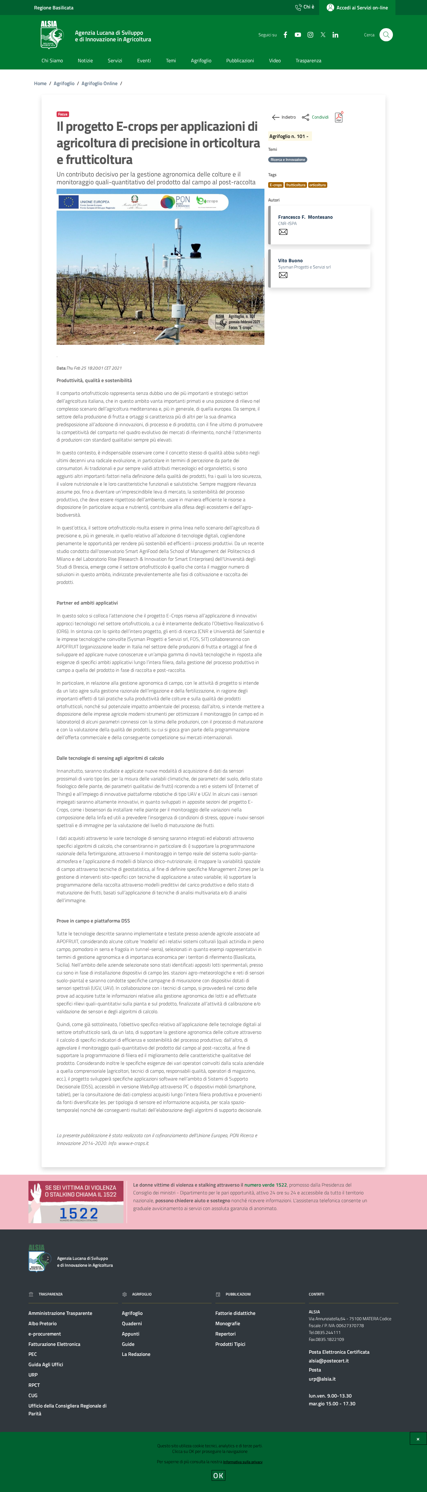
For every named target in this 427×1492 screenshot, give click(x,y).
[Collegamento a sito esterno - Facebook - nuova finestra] (283, 34)
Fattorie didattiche (235, 1313)
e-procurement (44, 1333)
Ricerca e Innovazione (288, 159)
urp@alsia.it (322, 1378)
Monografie (227, 1323)
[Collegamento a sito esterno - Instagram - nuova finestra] (308, 34)
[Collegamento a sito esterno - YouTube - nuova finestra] (295, 34)
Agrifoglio (64, 83)
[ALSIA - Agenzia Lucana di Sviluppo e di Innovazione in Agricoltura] (39, 1258)
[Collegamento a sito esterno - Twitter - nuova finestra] (320, 34)
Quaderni (132, 1323)
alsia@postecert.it (329, 1360)
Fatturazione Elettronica (54, 1344)
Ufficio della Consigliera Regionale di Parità (67, 1409)
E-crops (276, 185)
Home (40, 83)
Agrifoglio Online (100, 83)
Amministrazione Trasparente (60, 1313)
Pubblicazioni (238, 1294)
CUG (33, 1395)
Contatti (316, 1294)
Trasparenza (51, 1294)
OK (218, 1475)
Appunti (130, 1333)
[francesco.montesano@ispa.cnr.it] (283, 231)
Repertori (225, 1333)
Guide (128, 1344)
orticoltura (317, 185)
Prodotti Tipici (230, 1344)
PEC (32, 1354)
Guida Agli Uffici (45, 1364)
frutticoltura (295, 185)
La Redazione (136, 1354)
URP (33, 1374)
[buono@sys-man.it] (283, 274)
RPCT (34, 1385)
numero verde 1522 (265, 1184)
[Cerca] (386, 35)
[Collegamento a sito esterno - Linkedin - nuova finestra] (333, 34)
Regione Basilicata (53, 7)
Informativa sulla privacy (243, 1462)
